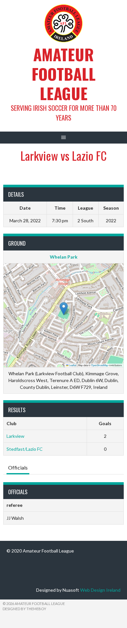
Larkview (15, 436)
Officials (18, 467)
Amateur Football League (63, 74)
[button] (64, 308)
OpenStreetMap (99, 365)
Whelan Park (64, 257)
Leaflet (72, 365)
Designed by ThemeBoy (24, 609)
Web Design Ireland (100, 590)
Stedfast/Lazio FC (25, 449)
